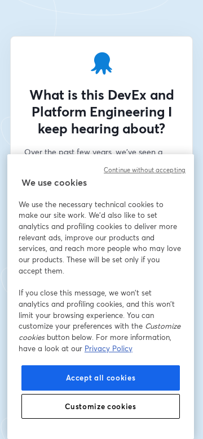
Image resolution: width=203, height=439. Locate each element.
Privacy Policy (109, 348)
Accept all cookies (101, 378)
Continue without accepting (145, 170)
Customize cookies (100, 406)
